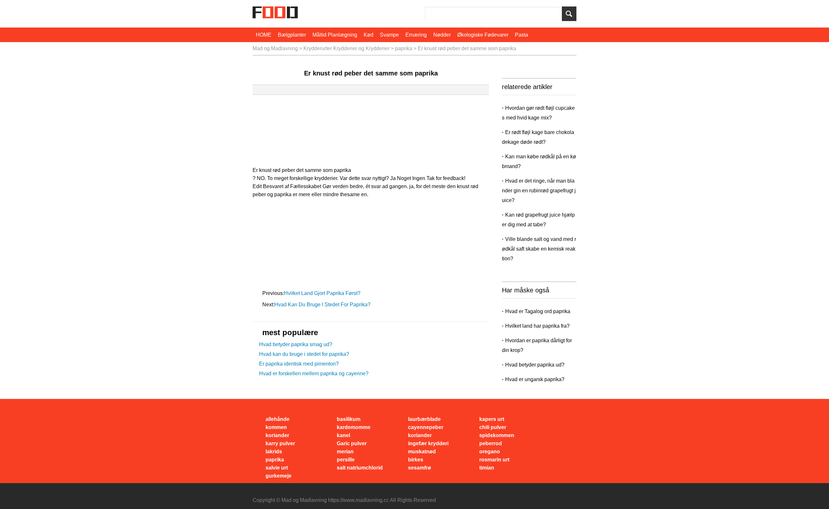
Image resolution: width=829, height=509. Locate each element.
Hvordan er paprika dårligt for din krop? (537, 345)
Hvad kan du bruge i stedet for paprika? (323, 304)
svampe (389, 35)
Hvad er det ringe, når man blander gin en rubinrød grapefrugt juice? (539, 190)
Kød (368, 35)
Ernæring (416, 35)
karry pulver (280, 443)
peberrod (490, 443)
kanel (343, 435)
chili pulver (492, 427)
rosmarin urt (494, 459)
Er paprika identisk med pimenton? (299, 364)
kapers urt (491, 419)
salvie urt (277, 467)
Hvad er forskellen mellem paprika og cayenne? (314, 373)
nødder (442, 35)
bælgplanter (292, 35)
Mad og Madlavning (275, 48)
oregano (489, 451)
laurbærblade (424, 419)
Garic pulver (352, 443)
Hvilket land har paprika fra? (537, 326)
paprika (403, 48)
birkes (415, 459)
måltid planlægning (334, 35)
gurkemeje (278, 476)
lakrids (274, 451)
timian (486, 467)
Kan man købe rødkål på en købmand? (539, 161)
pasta (521, 35)
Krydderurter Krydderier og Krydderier (346, 48)
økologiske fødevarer (482, 35)
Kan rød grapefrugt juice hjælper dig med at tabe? (538, 219)
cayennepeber (425, 427)
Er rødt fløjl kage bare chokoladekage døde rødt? (538, 137)
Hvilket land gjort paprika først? (323, 293)
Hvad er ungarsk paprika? (534, 379)
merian (345, 451)
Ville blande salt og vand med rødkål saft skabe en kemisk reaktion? (539, 248)
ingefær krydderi (428, 443)
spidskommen (496, 435)
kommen (276, 427)
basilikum (348, 419)
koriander (277, 435)
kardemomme (353, 427)
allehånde (278, 419)
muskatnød (422, 451)
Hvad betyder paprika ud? (534, 365)
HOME (263, 35)
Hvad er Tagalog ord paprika (537, 311)
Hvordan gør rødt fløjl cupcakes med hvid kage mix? (538, 112)
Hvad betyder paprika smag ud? (295, 344)
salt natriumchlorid (360, 467)
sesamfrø (419, 467)
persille (346, 459)
